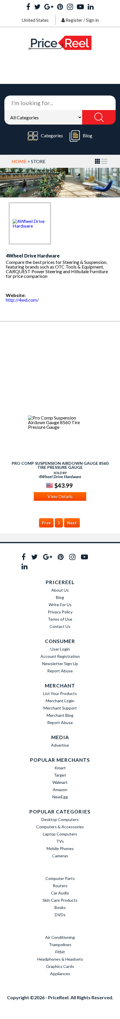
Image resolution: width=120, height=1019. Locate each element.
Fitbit (60, 951)
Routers (60, 885)
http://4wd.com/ (22, 300)
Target (60, 775)
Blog (87, 135)
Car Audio (60, 892)
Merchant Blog (60, 715)
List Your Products (60, 693)
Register (74, 20)
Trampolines (60, 944)
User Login (60, 649)
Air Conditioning (60, 937)
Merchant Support (60, 707)
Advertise (60, 745)
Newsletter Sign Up (60, 663)
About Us (60, 590)
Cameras (60, 855)
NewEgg (60, 796)
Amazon (60, 789)
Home (19, 161)
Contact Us (60, 626)
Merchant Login (60, 700)
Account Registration (60, 656)
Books (60, 907)
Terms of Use (60, 619)
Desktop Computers (60, 819)
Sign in (92, 20)
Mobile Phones (60, 848)
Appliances (60, 973)
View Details (60, 496)
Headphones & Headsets (60, 959)
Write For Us (60, 604)
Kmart (60, 767)
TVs (60, 841)
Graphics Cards (60, 966)
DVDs (60, 914)
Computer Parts (60, 878)
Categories (52, 135)
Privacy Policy (60, 611)
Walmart (60, 782)
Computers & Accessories (60, 826)
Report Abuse (60, 670)
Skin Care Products (60, 900)
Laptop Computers (60, 833)
